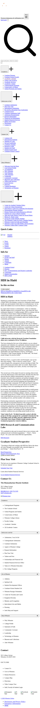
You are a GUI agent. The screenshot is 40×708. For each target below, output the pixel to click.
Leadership (7, 176)
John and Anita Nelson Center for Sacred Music (18, 215)
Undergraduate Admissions (12, 540)
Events (6, 243)
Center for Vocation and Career (13, 594)
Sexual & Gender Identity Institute (14, 218)
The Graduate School (10, 508)
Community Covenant (10, 178)
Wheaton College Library (11, 518)
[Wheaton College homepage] (20, 13)
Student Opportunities (10, 274)
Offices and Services (10, 181)
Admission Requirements (11, 115)
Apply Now (16, 453)
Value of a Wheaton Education (13, 566)
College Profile (8, 623)
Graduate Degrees (9, 75)
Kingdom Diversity (10, 598)
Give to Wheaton (9, 671)
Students (6, 256)
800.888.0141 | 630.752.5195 (9, 491)
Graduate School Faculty (11, 77)
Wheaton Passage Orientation (13, 591)
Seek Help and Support (11, 610)
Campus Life (8, 138)
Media (6, 264)
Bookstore (7, 248)
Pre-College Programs (10, 569)
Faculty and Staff (9, 257)
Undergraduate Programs (11, 85)
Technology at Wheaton (11, 188)
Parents (6, 259)
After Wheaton (8, 174)
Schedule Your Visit (6, 468)
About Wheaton (5, 162)
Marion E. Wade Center (11, 217)
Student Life (20, 18)
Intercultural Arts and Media (12, 604)
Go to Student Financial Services (10, 475)
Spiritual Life (8, 582)
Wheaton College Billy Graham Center (15, 225)
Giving (6, 244)
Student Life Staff (9, 148)
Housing (6, 607)
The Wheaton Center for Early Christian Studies (18, 220)
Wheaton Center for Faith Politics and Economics (18, 223)
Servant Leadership (10, 143)
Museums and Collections (12, 179)
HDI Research (5, 438)
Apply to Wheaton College (12, 547)
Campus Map (8, 678)
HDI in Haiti (8, 275)
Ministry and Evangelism (11, 601)
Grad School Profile (10, 168)
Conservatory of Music (11, 87)
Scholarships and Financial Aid (13, 559)
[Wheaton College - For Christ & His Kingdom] (6, 496)
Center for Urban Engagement (13, 207)
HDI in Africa (5, 291)
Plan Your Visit (8, 106)
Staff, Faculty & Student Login (13, 687)
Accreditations (8, 169)
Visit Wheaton (8, 173)
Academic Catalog (9, 84)
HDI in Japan (20, 291)
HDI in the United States (14, 293)
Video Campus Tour (10, 684)
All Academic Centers (10, 527)
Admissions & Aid (11, 18)
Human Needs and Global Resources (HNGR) (18, 212)
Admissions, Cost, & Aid (11, 537)
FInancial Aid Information (12, 118)
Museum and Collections (11, 639)
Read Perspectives (6, 452)
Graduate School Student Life (13, 588)
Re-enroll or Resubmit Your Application (16, 110)
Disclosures (7, 123)
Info (2, 20)
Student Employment (10, 149)
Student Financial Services (12, 120)
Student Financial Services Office (14, 562)
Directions (7, 681)
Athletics (7, 579)
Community (7, 262)
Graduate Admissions (10, 105)
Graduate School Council (11, 151)
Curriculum (7, 272)
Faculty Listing (8, 521)
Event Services (8, 183)
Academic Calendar (10, 79)
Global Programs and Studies (13, 89)
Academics (4, 71)
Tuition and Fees (9, 556)
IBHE (6, 705)
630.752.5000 (5, 662)
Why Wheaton (8, 171)
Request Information (10, 116)
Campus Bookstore (10, 186)
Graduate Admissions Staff (12, 113)
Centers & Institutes (7, 201)
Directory (7, 184)
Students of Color (9, 141)
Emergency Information (12, 703)
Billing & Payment (9, 121)
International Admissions (11, 108)
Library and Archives (10, 80)
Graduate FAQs (9, 111)
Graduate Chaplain (10, 144)
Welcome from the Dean (11, 166)
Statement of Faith (9, 627)
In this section (5, 289)
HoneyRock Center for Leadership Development (18, 208)
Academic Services (10, 82)
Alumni (6, 261)
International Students (10, 139)
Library (6, 246)
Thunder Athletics (9, 235)
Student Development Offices (13, 585)
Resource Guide (9, 146)
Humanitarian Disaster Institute (13, 210)
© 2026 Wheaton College (7, 698)
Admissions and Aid (6, 532)
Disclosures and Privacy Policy (14, 702)
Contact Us (7, 125)
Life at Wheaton (5, 574)
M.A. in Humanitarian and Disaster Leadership (18, 270)
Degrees (3, 18)
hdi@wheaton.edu (6, 493)
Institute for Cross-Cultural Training (14, 213)
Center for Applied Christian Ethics (14, 205)
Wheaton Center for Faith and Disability (16, 222)
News (6, 241)
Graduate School (9, 267)
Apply (5, 20)
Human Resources (9, 675)
